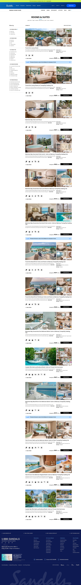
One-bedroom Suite (13, 51)
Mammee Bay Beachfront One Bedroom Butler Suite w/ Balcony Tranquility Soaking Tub (47, 402)
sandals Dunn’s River (15, 10)
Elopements (62, 544)
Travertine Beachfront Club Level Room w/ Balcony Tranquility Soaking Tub (45, 261)
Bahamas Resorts (48, 547)
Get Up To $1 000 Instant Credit (15, 90)
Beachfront (12, 40)
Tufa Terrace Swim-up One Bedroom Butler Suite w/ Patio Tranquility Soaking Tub (47, 440)
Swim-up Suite (12, 53)
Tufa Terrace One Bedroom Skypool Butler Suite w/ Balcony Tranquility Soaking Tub (47, 474)
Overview (43, 10)
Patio (11, 67)
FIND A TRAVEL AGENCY (29, 533)
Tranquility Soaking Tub (14, 70)
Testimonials (74, 543)
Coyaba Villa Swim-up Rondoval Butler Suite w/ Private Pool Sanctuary (44, 367)
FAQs (73, 541)
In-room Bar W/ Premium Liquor (15, 66)
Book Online (35, 540)
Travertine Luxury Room (31, 48)
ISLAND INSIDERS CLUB (7, 533)
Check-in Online (36, 546)
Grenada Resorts (48, 549)
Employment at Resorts (76, 552)
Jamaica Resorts (48, 543)
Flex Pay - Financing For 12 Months (15, 87)
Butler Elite (12, 31)
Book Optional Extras (37, 541)
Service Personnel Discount (14, 83)
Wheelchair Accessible (13, 74)
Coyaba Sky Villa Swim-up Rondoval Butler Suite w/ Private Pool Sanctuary (45, 509)
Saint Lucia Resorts (48, 544)
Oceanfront (12, 45)
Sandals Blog (74, 540)
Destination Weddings (63, 540)
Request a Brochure (75, 544)
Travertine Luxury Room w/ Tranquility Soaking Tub (39, 85)
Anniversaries (62, 546)
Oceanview (12, 41)
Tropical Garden (12, 44)
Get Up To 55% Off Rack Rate (14, 84)
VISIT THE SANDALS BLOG (74, 533)
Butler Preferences (36, 547)
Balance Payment (36, 544)
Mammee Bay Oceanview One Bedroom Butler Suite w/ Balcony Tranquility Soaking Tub (47, 332)
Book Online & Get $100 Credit (15, 81)
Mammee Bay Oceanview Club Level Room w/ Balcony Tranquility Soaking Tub (46, 188)
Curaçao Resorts (48, 552)
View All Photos (66, 44)
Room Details (66, 57)
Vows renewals (62, 547)
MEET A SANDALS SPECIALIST (52, 533)
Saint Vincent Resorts (49, 541)
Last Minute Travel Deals (14, 88)
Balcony (11, 71)
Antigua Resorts (48, 546)
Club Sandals (12, 32)
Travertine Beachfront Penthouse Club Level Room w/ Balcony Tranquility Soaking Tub (48, 297)
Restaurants (54, 10)
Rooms (48, 10)
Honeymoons (62, 543)
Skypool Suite (12, 55)
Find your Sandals (36, 543)
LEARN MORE (15, 558)
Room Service (12, 68)
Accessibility (74, 547)
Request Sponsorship (76, 546)
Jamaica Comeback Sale (14, 86)
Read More (51, 51)
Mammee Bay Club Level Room (33, 119)
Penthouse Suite (12, 60)
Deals (65, 10)
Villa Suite (11, 58)
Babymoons (61, 549)
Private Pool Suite (13, 54)
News (73, 549)
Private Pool (12, 73)
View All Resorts (48, 540)
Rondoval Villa (12, 57)
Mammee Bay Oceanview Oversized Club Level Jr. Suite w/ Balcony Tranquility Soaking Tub (48, 223)
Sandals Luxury (12, 34)
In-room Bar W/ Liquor (13, 75)
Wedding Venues (62, 541)
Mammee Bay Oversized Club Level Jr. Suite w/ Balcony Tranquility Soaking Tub (46, 154)
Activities (60, 10)
